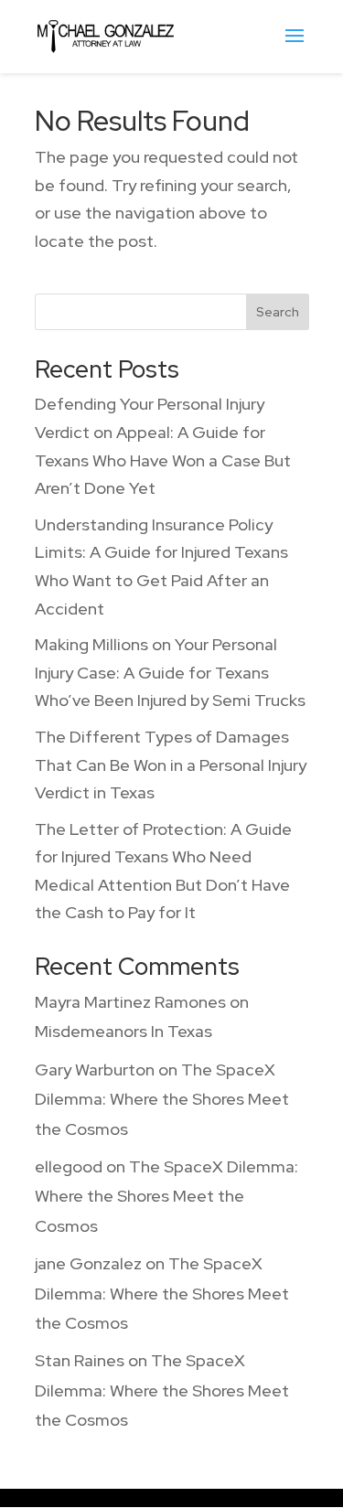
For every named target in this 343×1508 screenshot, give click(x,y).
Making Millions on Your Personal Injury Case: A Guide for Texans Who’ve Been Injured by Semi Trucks (170, 672)
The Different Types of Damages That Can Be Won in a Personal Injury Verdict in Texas (170, 764)
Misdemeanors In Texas (123, 1031)
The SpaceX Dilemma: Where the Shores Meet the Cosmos (162, 1099)
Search (277, 312)
